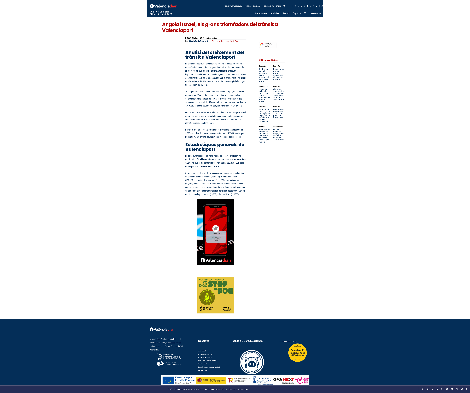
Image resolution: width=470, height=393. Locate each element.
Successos (264, 86)
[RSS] (304, 6)
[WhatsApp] (313, 6)
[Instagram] (295, 6)
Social (261, 126)
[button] (284, 6)
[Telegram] (307, 6)
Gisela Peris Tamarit (198, 41)
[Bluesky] (316, 6)
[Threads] (322, 6)
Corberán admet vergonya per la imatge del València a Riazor (264, 75)
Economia (191, 38)
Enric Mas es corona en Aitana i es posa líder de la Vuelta (278, 113)
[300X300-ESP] (215, 295)
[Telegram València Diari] (215, 266)
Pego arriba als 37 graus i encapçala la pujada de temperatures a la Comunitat (264, 115)
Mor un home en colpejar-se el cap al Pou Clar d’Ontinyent (278, 134)
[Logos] (235, 380)
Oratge (262, 106)
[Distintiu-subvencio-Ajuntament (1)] (297, 352)
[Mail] (301, 6)
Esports (262, 66)
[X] (310, 6)
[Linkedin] (298, 6)
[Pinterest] (232, 273)
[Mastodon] (319, 6)
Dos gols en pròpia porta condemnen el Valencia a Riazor (278, 74)
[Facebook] (292, 6)
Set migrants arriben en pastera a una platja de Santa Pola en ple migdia (264, 135)
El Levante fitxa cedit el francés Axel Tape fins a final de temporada (278, 94)
